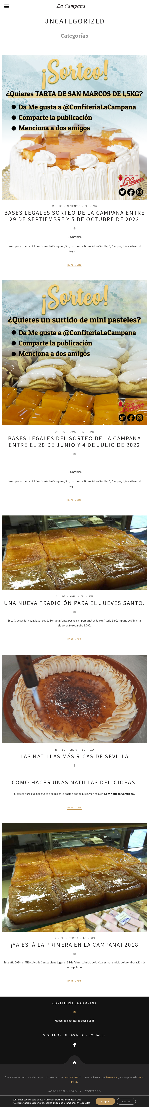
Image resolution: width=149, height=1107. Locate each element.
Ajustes (126, 1101)
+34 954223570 (73, 1077)
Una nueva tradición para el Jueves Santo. (74, 603)
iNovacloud (112, 1077)
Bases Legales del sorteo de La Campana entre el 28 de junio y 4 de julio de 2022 (74, 442)
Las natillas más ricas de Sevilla (74, 756)
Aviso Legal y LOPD (62, 1091)
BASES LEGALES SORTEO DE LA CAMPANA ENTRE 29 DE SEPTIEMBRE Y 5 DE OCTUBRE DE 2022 (74, 216)
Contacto (93, 1091)
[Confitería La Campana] (74, 6)
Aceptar (105, 1101)
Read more (74, 264)
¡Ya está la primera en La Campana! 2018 (74, 944)
